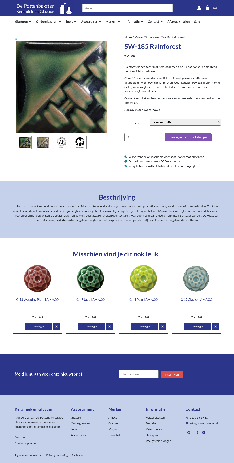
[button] (16, 39)
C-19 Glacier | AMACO (196, 299)
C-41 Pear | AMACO (143, 299)
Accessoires (89, 21)
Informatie (132, 21)
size (137, 123)
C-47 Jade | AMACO (90, 299)
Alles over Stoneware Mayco (142, 109)
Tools (69, 21)
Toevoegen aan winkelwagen (188, 137)
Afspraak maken (178, 21)
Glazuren (21, 21)
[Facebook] (189, 432)
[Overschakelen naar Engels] (215, 7)
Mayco (138, 37)
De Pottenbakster (47, 417)
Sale (197, 21)
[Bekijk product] (56, 326)
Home (128, 37)
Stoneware (152, 37)
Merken (111, 21)
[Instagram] (196, 432)
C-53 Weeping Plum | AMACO (37, 299)
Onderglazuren (46, 21)
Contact (153, 21)
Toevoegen (38, 326)
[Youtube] (204, 432)
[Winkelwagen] (207, 7)
